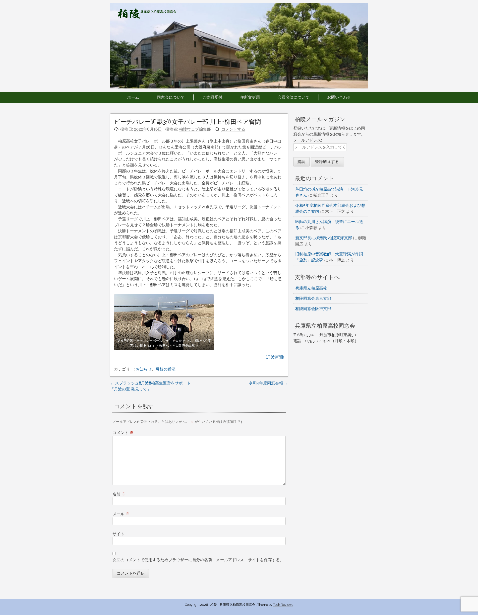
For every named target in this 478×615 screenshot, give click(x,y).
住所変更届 (250, 97)
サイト (118, 534)
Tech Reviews (283, 605)
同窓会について (171, 97)
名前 (119, 494)
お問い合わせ (339, 97)
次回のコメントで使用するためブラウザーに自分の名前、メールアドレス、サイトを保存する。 (198, 559)
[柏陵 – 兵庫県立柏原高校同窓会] (147, 17)
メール (121, 514)
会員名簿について (293, 97)
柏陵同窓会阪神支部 (313, 308)
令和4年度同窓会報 (268, 383)
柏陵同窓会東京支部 (313, 298)
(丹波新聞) (275, 357)
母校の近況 (166, 369)
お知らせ (144, 369)
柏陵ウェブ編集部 (195, 129)
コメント (123, 432)
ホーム (133, 97)
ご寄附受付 (212, 97)
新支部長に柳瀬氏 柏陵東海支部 (323, 237)
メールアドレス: (307, 140)
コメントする (233, 129)
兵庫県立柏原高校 (311, 288)
